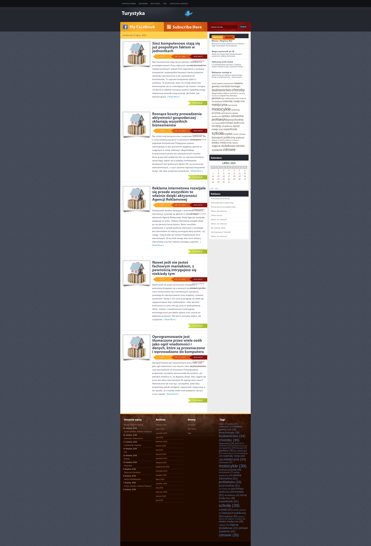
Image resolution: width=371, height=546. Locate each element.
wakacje (240, 137)
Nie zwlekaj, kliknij (218, 228)
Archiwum (143, 3)
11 (234, 173)
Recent (229, 37)
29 (218, 182)
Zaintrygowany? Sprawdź (221, 232)
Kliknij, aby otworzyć (219, 211)
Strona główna (129, 3)
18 (234, 176)
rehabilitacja (226, 126)
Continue (197, 103)
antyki (214, 83)
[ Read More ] (173, 97)
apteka (220, 83)
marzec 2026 (161, 446)
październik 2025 (162, 467)
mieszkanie (232, 105)
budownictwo (221, 90)
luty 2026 (159, 450)
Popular (217, 37)
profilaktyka (220, 119)
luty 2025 (159, 500)
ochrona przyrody (230, 469)
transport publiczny (223, 137)
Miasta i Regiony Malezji (133, 425)
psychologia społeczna (232, 122)
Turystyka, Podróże (179, 3)
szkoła (218, 133)
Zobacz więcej (216, 215)
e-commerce (233, 93)
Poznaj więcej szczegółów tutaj (223, 207)
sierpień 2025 (161, 475)
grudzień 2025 (161, 458)
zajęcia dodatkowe (223, 145)
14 (213, 176)
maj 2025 (159, 488)
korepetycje (217, 101)
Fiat (125, 452)
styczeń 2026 (161, 454)
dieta (225, 93)
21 (213, 179)
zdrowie (229, 150)
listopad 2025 (161, 463)
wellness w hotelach (232, 140)
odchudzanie (226, 113)
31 (229, 182)
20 (245, 176)
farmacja (233, 96)
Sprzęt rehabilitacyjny (132, 479)
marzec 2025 (161, 496)
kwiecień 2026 (161, 442)
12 (240, 173)
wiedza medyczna (221, 142)
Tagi (165, 3)
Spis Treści (155, 3)
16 (224, 176)
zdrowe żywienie (233, 529)
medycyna (219, 105)
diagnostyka (217, 93)
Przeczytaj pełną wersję (220, 199)
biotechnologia (232, 86)
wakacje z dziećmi (218, 140)
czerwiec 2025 (161, 484)
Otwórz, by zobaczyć (219, 220)
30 (224, 182)
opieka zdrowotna (232, 116)
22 (218, 179)
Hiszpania (128, 466)
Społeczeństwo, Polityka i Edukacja (138, 432)
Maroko (127, 459)
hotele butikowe (240, 98)
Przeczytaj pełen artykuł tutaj (222, 203)
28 (213, 182)
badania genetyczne (230, 428)
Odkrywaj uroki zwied (222, 62)
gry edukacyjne (228, 98)
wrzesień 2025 (161, 471)
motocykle (221, 109)
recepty (216, 125)
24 (229, 179)
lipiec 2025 (160, 479)
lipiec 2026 (160, 429)
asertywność (228, 83)
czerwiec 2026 (161, 433)
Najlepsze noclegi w (221, 72)
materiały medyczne (234, 101)
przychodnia (235, 119)
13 (245, 173)
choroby (238, 90)
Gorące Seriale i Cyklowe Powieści (137, 486)
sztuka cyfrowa (239, 134)
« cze (211, 188)
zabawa (235, 143)
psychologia (216, 123)
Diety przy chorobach (132, 472)
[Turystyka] (151, 13)
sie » (217, 188)
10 (229, 173)
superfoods (230, 129)
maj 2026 (159, 437)
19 (240, 176)
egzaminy (225, 95)
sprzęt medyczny (233, 497)
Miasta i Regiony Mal (222, 41)
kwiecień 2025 (161, 492)
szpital (228, 133)
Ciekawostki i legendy (132, 445)
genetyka (217, 98)
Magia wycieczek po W (223, 51)
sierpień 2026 (161, 425)
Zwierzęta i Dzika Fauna (133, 438)
